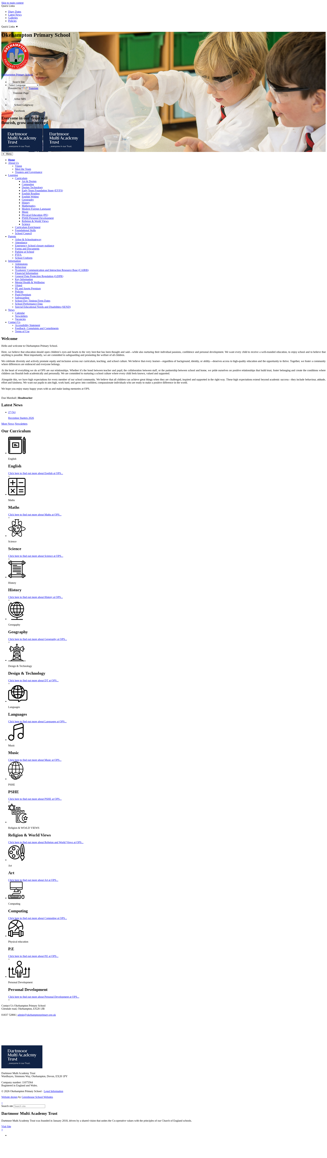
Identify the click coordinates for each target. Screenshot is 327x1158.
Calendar (20, 313)
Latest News (15, 14)
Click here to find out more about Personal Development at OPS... (43, 996)
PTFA (18, 254)
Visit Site (6, 1126)
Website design (9, 1097)
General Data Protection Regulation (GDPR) (39, 276)
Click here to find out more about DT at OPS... (33, 680)
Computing (28, 184)
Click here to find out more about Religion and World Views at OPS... (45, 842)
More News (7, 423)
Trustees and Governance (28, 172)
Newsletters (21, 316)
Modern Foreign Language (36, 208)
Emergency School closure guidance (34, 245)
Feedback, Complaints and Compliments (37, 328)
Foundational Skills (25, 230)
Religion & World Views (35, 221)
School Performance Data (29, 303)
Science (26, 224)
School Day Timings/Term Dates (32, 300)
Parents (12, 236)
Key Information (24, 279)
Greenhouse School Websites (37, 1097)
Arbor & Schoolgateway (28, 239)
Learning (13, 175)
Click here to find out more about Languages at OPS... (37, 721)
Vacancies (20, 319)
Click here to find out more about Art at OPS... (33, 880)
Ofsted (18, 285)
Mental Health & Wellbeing (30, 282)
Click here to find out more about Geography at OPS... (37, 639)
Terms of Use (22, 331)
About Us (13, 162)
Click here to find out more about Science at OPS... (35, 555)
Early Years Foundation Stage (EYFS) (42, 190)
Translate (33, 88)
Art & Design (29, 181)
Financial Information (26, 273)
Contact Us (14, 322)
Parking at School (24, 251)
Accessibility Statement (27, 325)
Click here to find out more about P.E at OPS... (33, 956)
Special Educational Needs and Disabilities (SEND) (43, 306)
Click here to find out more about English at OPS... (35, 473)
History (26, 202)
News (11, 309)
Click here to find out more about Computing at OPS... (37, 918)
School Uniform (23, 257)
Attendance (21, 242)
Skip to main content (12, 2)
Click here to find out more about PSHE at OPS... (35, 798)
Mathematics (28, 205)
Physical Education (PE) (35, 215)
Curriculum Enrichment (27, 227)
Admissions (21, 264)
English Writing (30, 196)
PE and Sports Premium (28, 288)
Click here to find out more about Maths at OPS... (34, 514)
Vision (18, 166)
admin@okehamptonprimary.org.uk (37, 1014)
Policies (12, 20)
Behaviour (20, 267)
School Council (23, 233)
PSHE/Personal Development (38, 218)
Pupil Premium (23, 294)
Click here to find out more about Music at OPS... (34, 760)
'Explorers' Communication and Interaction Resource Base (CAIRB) (52, 270)
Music (25, 211)
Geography (28, 199)
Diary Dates (14, 11)
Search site (7, 1106)
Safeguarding (22, 297)
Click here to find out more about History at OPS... (35, 597)
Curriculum (21, 178)
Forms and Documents (27, 248)
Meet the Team (23, 169)
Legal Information (53, 1091)
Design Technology (32, 187)
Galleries (13, 17)
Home (11, 159)
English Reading (31, 193)
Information (14, 260)
